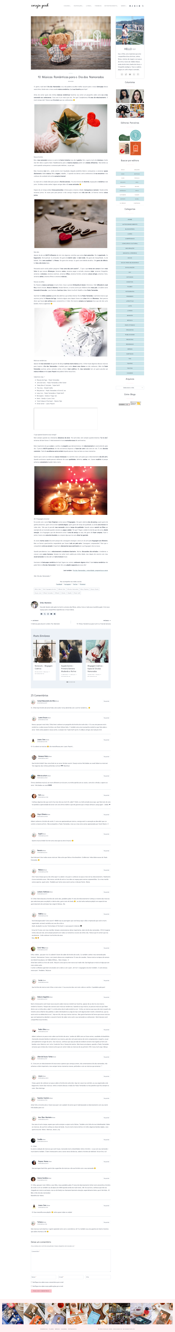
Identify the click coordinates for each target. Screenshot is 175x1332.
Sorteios (129, 354)
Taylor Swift (77, 593)
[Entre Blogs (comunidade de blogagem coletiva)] (135, 403)
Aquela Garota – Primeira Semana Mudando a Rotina (68, 668)
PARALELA (136, 178)
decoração (130, 248)
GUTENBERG (123, 194)
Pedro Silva (42, 1029)
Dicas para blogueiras (130, 262)
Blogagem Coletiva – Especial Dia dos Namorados (95, 668)
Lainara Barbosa (43, 892)
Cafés (130, 234)
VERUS (137, 190)
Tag (130, 358)
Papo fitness (130, 325)
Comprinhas (130, 238)
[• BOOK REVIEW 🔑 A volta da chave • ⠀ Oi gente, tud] (140, 1313)
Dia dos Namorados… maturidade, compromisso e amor (90, 570)
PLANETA (137, 194)
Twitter (75, 584)
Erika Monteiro (45, 603)
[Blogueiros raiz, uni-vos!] (124, 404)
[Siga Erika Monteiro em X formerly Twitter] (44, 613)
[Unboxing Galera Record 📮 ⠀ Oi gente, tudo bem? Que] (77, 1313)
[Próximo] (105, 660)
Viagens (130, 373)
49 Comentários (92, 676)
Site (87, 1277)
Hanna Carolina (42, 1178)
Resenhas (130, 344)
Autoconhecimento (129, 224)
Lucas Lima (38, 593)
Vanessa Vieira (43, 756)
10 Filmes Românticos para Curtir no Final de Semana (94, 622)
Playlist (57, 593)
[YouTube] (139, 6)
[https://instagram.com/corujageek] (122, 74)
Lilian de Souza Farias (45, 1057)
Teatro (130, 363)
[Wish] (135, 135)
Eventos (130, 282)
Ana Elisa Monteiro (45, 1117)
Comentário (36, 1251)
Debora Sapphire (43, 997)
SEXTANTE (122, 199)
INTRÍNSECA (123, 190)
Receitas (130, 339)
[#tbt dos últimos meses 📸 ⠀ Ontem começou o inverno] (119, 1313)
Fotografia (130, 291)
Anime (130, 219)
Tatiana (40, 1222)
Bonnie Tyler (61, 589)
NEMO (122, 174)
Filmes (129, 286)
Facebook (59, 584)
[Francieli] (123, 111)
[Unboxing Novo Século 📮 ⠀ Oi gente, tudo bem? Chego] (162, 1313)
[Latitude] (124, 137)
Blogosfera (130, 229)
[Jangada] (135, 148)
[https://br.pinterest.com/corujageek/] (138, 74)
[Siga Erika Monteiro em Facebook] (41, 613)
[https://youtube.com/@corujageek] (130, 74)
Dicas (130, 258)
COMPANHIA (137, 203)
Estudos (130, 277)
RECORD (137, 186)
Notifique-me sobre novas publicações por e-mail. (48, 1286)
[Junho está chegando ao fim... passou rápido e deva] (98, 1313)
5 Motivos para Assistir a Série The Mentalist (45, 622)
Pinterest (82, 584)
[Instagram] (130, 6)
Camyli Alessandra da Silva (46, 701)
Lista (130, 306)
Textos (98, 674)
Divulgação (129, 267)
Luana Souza (42, 717)
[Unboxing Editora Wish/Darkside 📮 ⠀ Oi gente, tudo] (13, 1313)
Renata (39, 850)
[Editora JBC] (124, 148)
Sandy (63, 593)
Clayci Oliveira (42, 814)
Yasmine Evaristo (43, 1098)
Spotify (70, 593)
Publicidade (130, 334)
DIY (130, 272)
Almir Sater (38, 589)
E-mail (61, 1277)
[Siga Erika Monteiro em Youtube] (51, 613)
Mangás (130, 315)
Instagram (67, 584)
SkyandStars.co (129, 1329)
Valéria (40, 914)
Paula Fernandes (48, 593)
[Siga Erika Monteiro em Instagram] (48, 613)
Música (71, 73)
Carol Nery (41, 948)
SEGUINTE (122, 182)
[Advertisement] (130, 419)
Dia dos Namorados (72, 589)
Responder (106, 701)
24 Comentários (39, 673)
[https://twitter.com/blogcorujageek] (134, 74)
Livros (130, 310)
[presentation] (44, 651)
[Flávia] (123, 96)
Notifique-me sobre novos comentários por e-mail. (48, 1282)
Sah (39, 795)
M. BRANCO (123, 203)
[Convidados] (137, 111)
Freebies (98, 5)
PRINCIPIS (122, 186)
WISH (137, 182)
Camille (39, 1139)
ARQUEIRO (137, 169)
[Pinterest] (135, 6)
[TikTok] (132, 6)
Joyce (40, 1076)
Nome (34, 1277)
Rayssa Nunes (43, 1161)
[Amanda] (137, 96)
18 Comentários (65, 676)
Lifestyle (72, 674)
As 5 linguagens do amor (49, 589)
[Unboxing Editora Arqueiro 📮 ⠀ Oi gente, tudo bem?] (55, 1313)
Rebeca (40, 870)
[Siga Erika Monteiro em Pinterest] (54, 613)
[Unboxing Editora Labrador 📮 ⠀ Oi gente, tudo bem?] (34, 1313)
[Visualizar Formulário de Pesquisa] (142, 6)
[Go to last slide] (36, 660)
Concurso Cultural (130, 243)
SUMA (122, 178)
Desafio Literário (130, 253)
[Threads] (137, 6)
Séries (130, 349)
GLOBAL (137, 199)
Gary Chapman (84, 589)
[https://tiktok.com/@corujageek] (126, 74)
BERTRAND (137, 174)
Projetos (130, 330)
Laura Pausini (95, 589)
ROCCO (123, 169)
